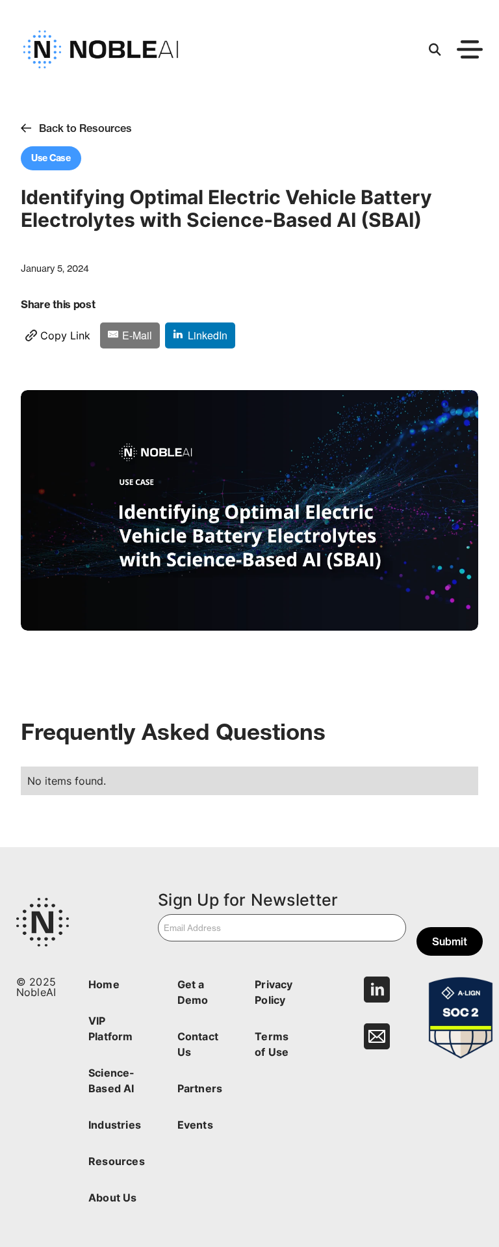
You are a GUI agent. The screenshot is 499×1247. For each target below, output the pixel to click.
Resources (116, 1161)
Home (104, 984)
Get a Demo (193, 992)
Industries (114, 1124)
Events (195, 1124)
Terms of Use (271, 1044)
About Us (112, 1197)
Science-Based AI (111, 1080)
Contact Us (197, 1044)
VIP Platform (110, 1028)
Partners (199, 1088)
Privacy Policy (273, 992)
